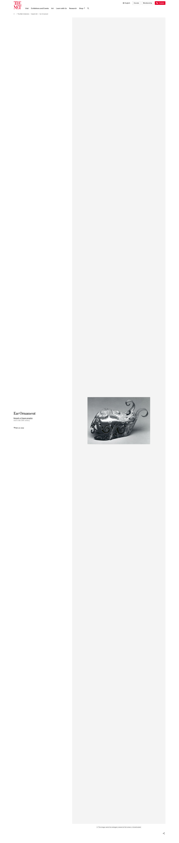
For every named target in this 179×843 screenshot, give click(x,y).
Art (52, 8)
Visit (27, 8)
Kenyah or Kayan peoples (23, 418)
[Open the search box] (88, 8)
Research (73, 8)
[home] (14, 14)
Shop (81, 8)
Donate (136, 3)
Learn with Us (61, 8)
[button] (163, 833)
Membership (147, 3)
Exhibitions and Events (40, 8)
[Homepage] (17, 5)
